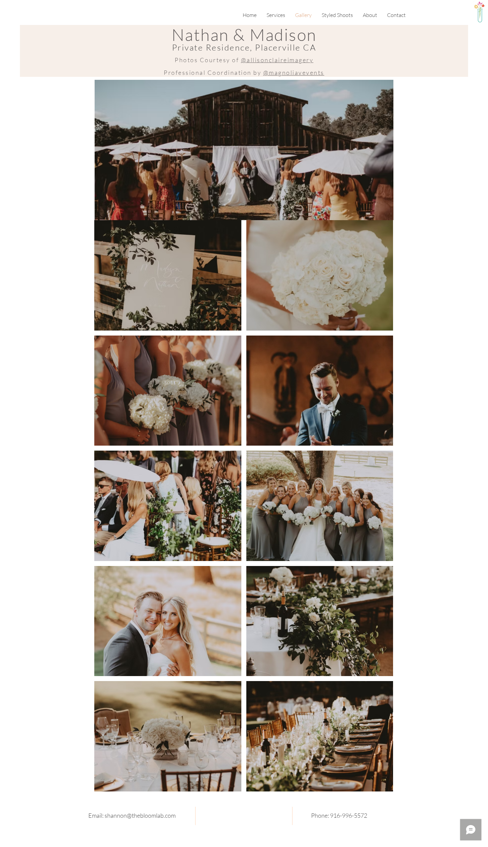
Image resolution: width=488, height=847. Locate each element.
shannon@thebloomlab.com (140, 815)
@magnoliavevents (293, 72)
